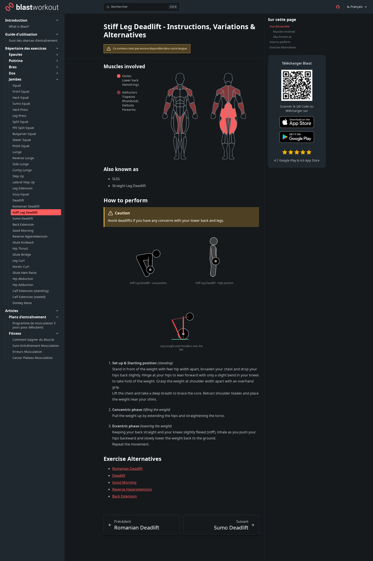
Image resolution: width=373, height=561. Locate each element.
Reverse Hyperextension (132, 489)
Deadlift (118, 475)
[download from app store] (297, 123)
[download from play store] (297, 137)
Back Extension (124, 496)
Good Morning (124, 482)
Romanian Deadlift (127, 468)
